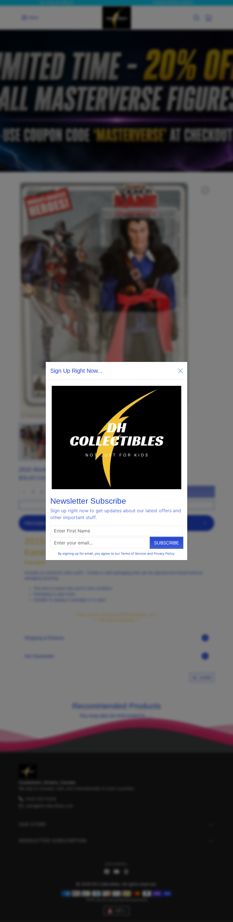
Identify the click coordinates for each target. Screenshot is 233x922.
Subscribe (166, 543)
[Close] (180, 370)
